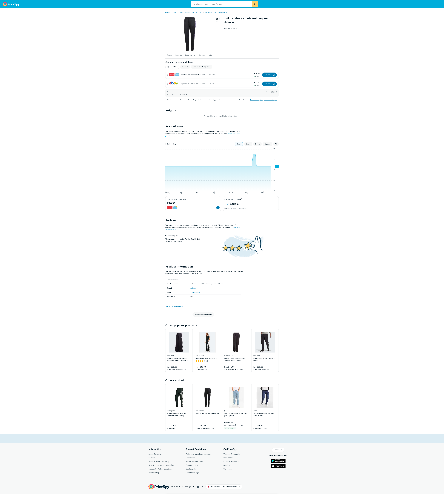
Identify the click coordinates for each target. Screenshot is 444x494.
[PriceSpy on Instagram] (202, 486)
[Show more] (167, 75)
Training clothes (210, 12)
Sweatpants (222, 12)
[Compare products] (217, 19)
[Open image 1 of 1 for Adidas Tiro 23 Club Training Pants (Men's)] (190, 34)
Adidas (193, 288)
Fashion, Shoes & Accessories (183, 12)
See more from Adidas (174, 306)
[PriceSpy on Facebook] (197, 486)
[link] (179, 350)
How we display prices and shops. (263, 100)
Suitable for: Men (230, 29)
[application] (222, 171)
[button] (172, 67)
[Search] (255, 4)
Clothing (199, 12)
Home (167, 12)
